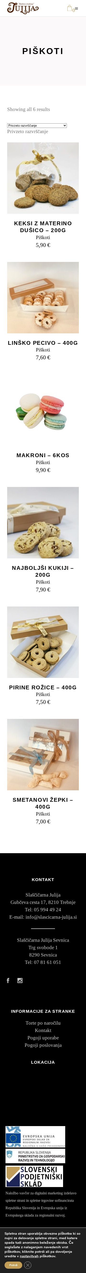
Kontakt (43, 1030)
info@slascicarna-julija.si (51, 917)
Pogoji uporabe (43, 1038)
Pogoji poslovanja (43, 1045)
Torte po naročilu (43, 1023)
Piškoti (43, 237)
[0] (69, 8)
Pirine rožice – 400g (43, 687)
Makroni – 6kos (43, 455)
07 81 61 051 (47, 962)
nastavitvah (29, 1256)
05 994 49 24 (47, 909)
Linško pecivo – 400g (43, 343)
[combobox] (27, 131)
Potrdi (13, 1265)
